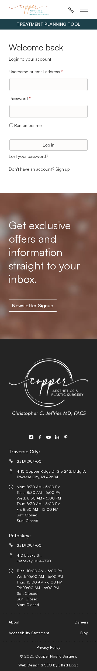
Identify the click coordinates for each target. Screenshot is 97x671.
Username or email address (44, 71)
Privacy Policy (48, 647)
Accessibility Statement (29, 632)
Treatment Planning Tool (48, 24)
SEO (48, 665)
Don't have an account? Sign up (39, 169)
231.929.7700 (29, 461)
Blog (84, 632)
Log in (48, 145)
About (14, 622)
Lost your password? (28, 156)
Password (28, 98)
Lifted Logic (68, 665)
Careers (81, 622)
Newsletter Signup (32, 305)
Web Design (29, 665)
